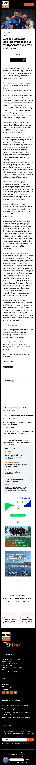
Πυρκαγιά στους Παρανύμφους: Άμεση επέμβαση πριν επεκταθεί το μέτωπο (17, 718)
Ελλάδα (7, 484)
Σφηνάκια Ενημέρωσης (12, 462)
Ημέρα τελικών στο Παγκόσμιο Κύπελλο (9, 622)
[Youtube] (15, 692)
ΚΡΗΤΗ (7, 477)
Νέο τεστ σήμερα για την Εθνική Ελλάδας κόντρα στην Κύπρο (17, 423)
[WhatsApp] (24, 60)
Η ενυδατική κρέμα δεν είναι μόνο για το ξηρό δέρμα (16, 465)
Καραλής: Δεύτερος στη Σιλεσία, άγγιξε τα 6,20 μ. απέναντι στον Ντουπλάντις (18, 432)
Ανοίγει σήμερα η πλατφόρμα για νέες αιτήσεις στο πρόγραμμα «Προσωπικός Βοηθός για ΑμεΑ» (16, 488)
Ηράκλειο (8, 451)
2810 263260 (8, 665)
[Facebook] (12, 60)
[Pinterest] (20, 60)
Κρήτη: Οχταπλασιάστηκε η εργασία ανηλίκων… (14, 480)
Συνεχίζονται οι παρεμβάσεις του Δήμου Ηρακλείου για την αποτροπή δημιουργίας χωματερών (16, 456)
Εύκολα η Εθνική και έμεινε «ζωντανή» (27, 622)
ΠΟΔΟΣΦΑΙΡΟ (10, 367)
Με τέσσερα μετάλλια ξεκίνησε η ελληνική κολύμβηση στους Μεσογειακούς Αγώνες (17, 441)
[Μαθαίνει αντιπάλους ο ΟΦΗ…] (18, 394)
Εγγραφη (30, 739)
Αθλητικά (6, 32)
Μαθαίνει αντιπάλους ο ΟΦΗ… (15, 408)
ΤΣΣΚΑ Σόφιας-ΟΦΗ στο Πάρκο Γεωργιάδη (18, 416)
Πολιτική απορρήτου (25, 743)
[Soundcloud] (18, 762)
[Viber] (6, 760)
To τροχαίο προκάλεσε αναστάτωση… (12, 473)
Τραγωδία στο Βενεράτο (9, 709)
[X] (16, 60)
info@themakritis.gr (11, 663)
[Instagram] (7, 692)
